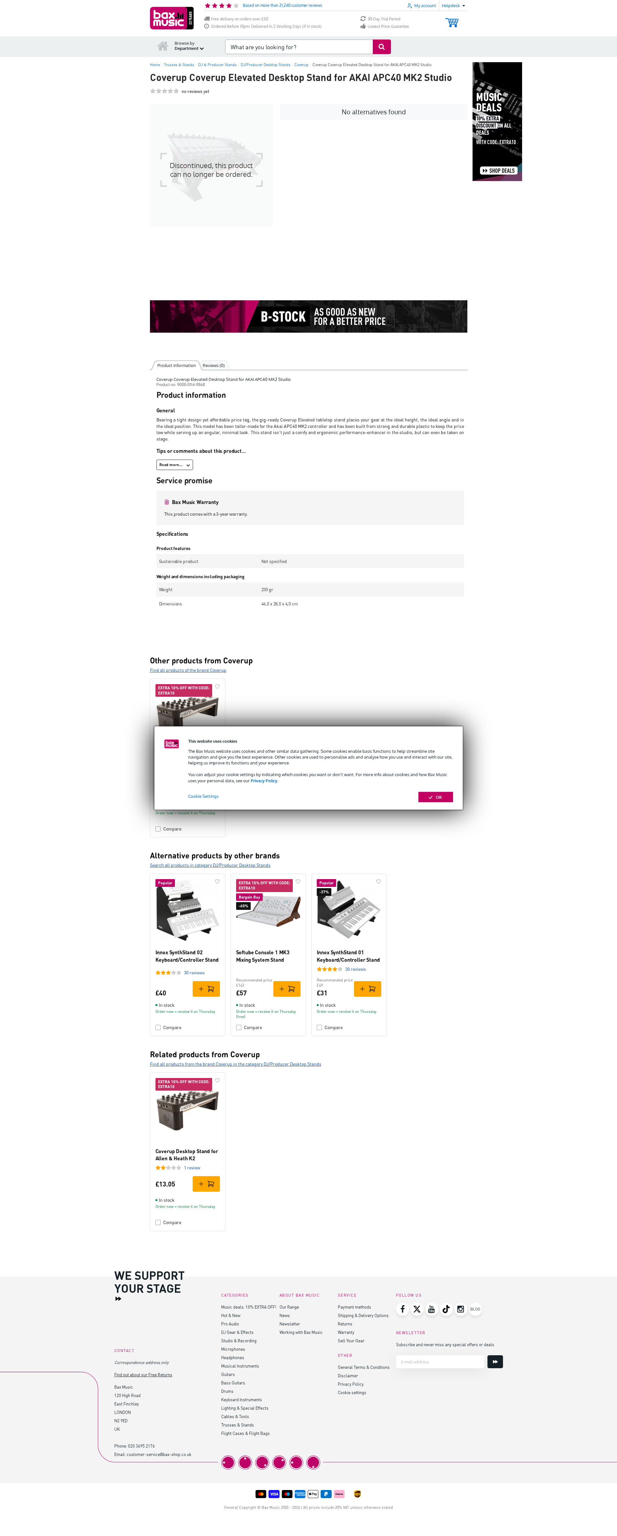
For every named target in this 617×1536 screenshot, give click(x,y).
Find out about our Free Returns (143, 1374)
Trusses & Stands (237, 1424)
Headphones (232, 1357)
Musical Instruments (240, 1366)
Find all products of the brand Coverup (188, 670)
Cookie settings (352, 1392)
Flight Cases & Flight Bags (245, 1433)
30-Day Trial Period (384, 19)
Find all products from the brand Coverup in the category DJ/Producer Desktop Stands (235, 1064)
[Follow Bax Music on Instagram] (460, 1309)
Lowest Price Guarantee (388, 26)
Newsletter (290, 1323)
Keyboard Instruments (241, 1399)
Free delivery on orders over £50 (239, 19)
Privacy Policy (264, 780)
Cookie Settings (203, 795)
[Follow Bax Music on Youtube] (431, 1309)
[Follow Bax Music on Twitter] (417, 1309)
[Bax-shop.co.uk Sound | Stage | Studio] (172, 18)
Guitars (228, 1374)
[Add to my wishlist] (217, 686)
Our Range (289, 1307)
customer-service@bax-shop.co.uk (159, 1454)
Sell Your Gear (351, 1340)
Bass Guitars (233, 1382)
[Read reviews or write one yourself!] (164, 91)
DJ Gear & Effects (237, 1332)
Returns (345, 1323)
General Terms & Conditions (364, 1367)
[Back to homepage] (163, 45)
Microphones (233, 1349)
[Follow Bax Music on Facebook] (402, 1309)
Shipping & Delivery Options (363, 1315)
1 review (192, 1167)
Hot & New (230, 1315)
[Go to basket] (452, 20)
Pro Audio (230, 1323)
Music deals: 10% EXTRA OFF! (248, 1307)
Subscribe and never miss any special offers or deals (445, 1344)
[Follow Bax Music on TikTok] (446, 1309)
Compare (172, 828)
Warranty (346, 1332)
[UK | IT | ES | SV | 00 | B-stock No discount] (308, 316)
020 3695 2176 (141, 1446)
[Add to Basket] (206, 989)
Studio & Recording (239, 1340)
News (285, 1315)
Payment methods (354, 1307)
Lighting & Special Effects (245, 1408)
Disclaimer (348, 1375)
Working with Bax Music (301, 1332)
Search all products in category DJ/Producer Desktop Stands (210, 865)
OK (439, 796)
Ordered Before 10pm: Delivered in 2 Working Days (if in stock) (266, 26)
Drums (227, 1391)
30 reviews (194, 972)
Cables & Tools (235, 1416)
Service (347, 1295)
